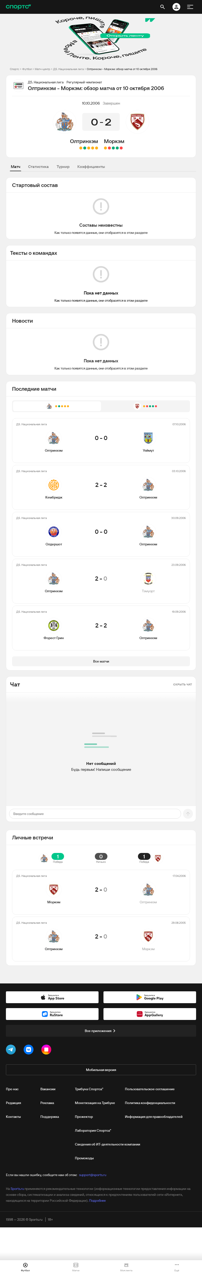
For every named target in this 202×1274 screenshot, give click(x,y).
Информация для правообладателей (154, 1116)
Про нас (12, 1089)
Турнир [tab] (63, 166)
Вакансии (47, 1089)
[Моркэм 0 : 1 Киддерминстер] (109, 148)
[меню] (190, 7)
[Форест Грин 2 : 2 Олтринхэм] (80, 148)
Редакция (13, 1103)
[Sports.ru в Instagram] (47, 1050)
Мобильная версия (101, 1070)
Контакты (13, 1116)
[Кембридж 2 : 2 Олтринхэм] (92, 148)
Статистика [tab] (38, 166)
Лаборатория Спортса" (93, 1130)
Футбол (27, 69)
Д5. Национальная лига (68, 69)
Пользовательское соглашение (150, 1089)
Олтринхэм (84, 141)
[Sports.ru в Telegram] (12, 1050)
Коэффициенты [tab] (91, 166)
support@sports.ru (92, 1175)
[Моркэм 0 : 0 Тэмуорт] (105, 148)
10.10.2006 (91, 103)
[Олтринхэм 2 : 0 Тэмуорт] (84, 148)
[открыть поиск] (162, 7)
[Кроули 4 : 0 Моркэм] (121, 148)
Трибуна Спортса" (89, 1089)
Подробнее (97, 1200)
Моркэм (114, 141)
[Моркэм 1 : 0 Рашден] (117, 148)
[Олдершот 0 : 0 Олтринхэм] (88, 148)
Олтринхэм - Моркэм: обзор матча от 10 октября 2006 (122, 69)
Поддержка (49, 1116)
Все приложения (98, 1031)
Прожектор (84, 1116)
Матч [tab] (15, 166)
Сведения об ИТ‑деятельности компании (107, 1144)
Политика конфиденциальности (150, 1103)
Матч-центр (42, 69)
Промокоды (84, 1158)
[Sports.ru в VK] (29, 1050)
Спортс (14, 69)
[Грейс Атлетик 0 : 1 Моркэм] (113, 148)
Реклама (47, 1103)
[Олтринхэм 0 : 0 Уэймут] (96, 148)
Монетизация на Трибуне (95, 1103)
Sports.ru (17, 1188)
